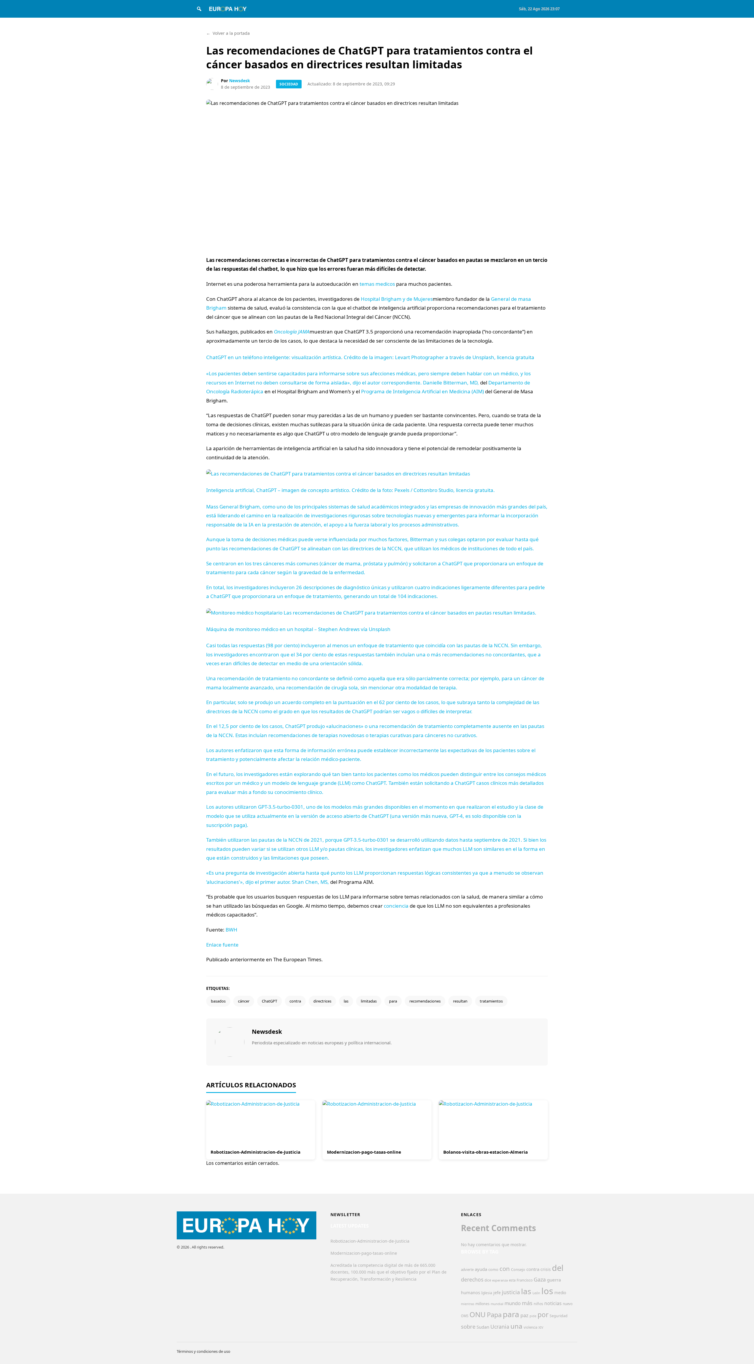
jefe (497, 1292)
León (536, 1293)
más (527, 1303)
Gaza (540, 1279)
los (547, 1291)
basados (218, 1001)
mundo (513, 1303)
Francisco (525, 1280)
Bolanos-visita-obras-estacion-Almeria (485, 1152)
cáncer (243, 1001)
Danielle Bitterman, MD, (451, 382)
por (543, 1314)
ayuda (481, 1269)
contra (295, 1001)
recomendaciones (425, 1001)
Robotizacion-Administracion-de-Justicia (255, 1152)
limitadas (369, 1001)
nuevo (568, 1304)
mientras (467, 1304)
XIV (540, 1327)
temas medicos (377, 283)
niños (538, 1303)
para (393, 1001)
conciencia (396, 905)
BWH (231, 929)
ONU (477, 1314)
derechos (472, 1279)
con (505, 1268)
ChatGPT (269, 1001)
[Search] (199, 9)
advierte (467, 1269)
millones (482, 1303)
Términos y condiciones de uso (203, 1351)
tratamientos (491, 1001)
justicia (511, 1292)
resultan (460, 1001)
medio (560, 1292)
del (557, 1267)
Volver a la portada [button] (228, 33)
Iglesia (486, 1292)
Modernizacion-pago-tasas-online (364, 1152)
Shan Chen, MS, (310, 881)
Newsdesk (239, 80)
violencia (530, 1327)
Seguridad (559, 1315)
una (516, 1326)
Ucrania (499, 1326)
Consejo (518, 1269)
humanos (470, 1292)
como (493, 1269)
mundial (497, 1304)
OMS (464, 1316)
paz (524, 1315)
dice (488, 1280)
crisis (545, 1269)
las (346, 1001)
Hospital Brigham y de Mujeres (397, 298)
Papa (494, 1314)
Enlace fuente (222, 944)
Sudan (483, 1327)
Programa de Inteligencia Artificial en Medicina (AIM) (422, 391)
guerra (554, 1280)
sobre (468, 1326)
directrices (322, 1001)
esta (512, 1280)
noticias (553, 1303)
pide (533, 1316)
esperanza (500, 1280)
